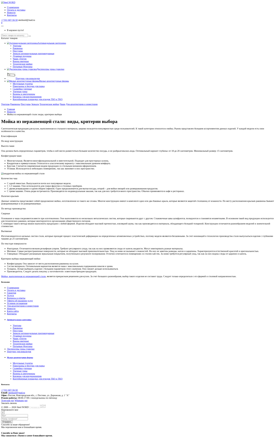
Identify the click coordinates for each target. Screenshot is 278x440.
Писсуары (18, 51)
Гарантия (11, 293)
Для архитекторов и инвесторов (82, 104)
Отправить (7, 422)
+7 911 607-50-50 (9, 20)
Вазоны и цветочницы (24, 94)
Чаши (62, 104)
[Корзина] (2, 26)
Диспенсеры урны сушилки (50, 69)
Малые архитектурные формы (54, 81)
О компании (13, 7)
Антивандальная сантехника (52, 43)
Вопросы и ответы (16, 298)
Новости (11, 12)
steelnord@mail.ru (16, 392)
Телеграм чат (7, 400)
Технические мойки (22, 64)
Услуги (10, 295)
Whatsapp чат (21, 400)
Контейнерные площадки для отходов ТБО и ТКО (38, 99)
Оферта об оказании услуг (20, 300)
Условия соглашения (17, 303)
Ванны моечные (21, 61)
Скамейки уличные (22, 89)
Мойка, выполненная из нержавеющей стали (23, 276)
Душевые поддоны (22, 56)
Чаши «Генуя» (20, 59)
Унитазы (17, 45)
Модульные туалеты (23, 83)
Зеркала (35, 104)
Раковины (18, 48)
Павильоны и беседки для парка (29, 86)
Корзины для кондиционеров (27, 96)
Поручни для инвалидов (28, 78)
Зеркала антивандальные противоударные (33, 53)
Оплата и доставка (16, 10)
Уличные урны (20, 91)
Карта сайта (13, 311)
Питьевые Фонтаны (22, 66)
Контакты (12, 15)
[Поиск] (30, 36)
